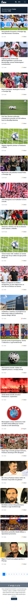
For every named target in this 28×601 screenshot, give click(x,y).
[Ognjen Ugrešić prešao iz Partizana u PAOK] (14, 136)
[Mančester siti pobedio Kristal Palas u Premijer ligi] (14, 163)
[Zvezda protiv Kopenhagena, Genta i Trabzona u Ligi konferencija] (14, 331)
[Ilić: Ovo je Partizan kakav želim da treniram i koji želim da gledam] (14, 468)
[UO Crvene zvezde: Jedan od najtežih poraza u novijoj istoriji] (14, 358)
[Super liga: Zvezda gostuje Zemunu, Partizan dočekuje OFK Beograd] (14, 441)
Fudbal (24, 36)
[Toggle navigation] (25, 1)
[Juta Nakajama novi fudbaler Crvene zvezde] (14, 190)
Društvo (24, 318)
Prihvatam (14, 598)
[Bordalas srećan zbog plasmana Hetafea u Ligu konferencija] (14, 495)
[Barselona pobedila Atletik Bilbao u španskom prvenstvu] (14, 522)
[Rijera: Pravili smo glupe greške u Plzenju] (14, 550)
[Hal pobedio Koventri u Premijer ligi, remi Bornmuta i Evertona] (14, 22)
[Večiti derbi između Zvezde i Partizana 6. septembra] (14, 385)
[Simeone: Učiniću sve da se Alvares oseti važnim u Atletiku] (14, 217)
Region (24, 428)
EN (19, 2)
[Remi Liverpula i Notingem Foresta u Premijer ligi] (14, 80)
